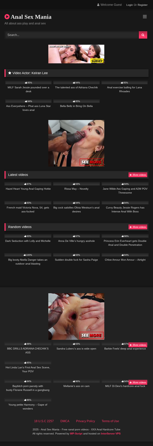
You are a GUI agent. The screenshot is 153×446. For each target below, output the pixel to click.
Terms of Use (110, 421)
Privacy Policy (85, 421)
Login (129, 4)
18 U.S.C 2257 (44, 421)
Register (143, 4)
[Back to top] (141, 435)
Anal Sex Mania (30, 16)
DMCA (64, 421)
